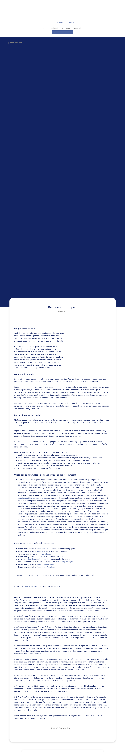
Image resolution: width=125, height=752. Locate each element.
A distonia (54, 28)
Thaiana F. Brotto (31, 586)
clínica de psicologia (64, 562)
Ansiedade (41, 551)
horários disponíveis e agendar (36, 559)
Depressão (41, 556)
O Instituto (66, 28)
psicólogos (46, 554)
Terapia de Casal (43, 548)
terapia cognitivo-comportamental (32, 498)
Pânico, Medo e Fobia (45, 564)
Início (45, 28)
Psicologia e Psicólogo (46, 567)
